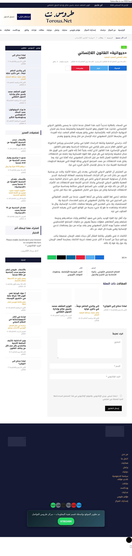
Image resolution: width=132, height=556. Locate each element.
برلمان (56, 30)
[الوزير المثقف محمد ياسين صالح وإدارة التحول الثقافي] (59, 295)
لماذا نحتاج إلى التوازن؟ (115, 306)
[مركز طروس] (59, 17)
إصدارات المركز (90, 30)
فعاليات (7, 30)
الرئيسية (121, 30)
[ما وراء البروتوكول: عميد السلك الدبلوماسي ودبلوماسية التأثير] (34, 113)
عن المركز (112, 30)
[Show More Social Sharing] (68, 68)
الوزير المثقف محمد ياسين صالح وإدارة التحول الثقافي (68, 5)
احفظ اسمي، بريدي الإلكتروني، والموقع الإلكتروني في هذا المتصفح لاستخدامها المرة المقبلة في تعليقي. (88, 397)
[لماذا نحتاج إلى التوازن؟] (114, 295)
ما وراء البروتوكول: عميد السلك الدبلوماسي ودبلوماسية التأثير (17, 113)
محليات (64, 30)
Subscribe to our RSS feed (121, 1)
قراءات (33, 30)
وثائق (26, 30)
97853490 (66, 521)
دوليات (49, 30)
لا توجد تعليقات (63, 61)
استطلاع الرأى (24, 16)
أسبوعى (31, 48)
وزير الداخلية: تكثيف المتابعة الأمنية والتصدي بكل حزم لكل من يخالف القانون (15, 344)
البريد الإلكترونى (33, 245)
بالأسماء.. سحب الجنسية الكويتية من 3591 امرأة (16, 142)
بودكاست (16, 30)
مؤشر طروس (75, 30)
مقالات (41, 30)
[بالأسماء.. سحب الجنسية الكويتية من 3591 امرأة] (34, 143)
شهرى (23, 48)
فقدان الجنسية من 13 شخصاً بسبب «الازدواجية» (16, 210)
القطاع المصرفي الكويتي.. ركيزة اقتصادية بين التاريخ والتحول (106, 273)
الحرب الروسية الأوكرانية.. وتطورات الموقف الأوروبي (67, 273)
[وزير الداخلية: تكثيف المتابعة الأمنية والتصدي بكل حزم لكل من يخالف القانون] (34, 344)
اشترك (23, 260)
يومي (38, 48)
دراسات (103, 30)
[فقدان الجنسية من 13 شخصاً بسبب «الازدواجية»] (34, 211)
